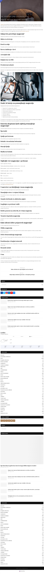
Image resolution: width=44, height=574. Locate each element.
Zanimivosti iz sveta (4, 413)
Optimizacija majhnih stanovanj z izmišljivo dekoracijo (19, 319)
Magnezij (2, 24)
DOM (2, 358)
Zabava (2, 411)
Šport (2, 394)
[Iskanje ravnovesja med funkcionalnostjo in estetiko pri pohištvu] (4, 308)
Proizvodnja (3, 391)
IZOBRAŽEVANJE (4, 369)
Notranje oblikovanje (4, 378)
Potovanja (2, 386)
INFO (2, 368)
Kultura (2, 371)
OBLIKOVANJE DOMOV (5, 383)
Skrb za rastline (3, 393)
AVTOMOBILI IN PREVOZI (5, 356)
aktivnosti (2, 355)
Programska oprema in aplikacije (6, 389)
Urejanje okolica (3, 406)
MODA (2, 374)
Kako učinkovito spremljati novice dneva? (22, 269)
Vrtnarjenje (3, 408)
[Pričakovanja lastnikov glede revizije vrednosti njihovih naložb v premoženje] (4, 328)
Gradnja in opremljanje (4, 364)
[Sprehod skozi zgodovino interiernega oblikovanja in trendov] (4, 302)
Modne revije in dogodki (5, 376)
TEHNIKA (2, 396)
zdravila (9, 213)
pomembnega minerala (9, 184)
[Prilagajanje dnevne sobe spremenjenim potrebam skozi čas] (4, 497)
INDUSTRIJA (3, 366)
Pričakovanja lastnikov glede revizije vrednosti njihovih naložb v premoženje (23, 326)
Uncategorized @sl (4, 403)
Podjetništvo (3, 384)
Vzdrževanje (3, 409)
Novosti (2, 381)
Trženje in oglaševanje (4, 399)
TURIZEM (2, 401)
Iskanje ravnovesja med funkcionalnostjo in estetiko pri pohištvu (21, 306)
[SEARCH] (42, 285)
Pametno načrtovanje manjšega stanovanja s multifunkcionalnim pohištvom (23, 313)
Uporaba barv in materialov (5, 404)
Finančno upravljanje (4, 361)
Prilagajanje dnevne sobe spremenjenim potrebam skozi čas (20, 495)
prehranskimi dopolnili (25, 31)
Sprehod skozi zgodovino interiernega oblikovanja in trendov (20, 300)
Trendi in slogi (3, 398)
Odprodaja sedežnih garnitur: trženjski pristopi (22, 274)
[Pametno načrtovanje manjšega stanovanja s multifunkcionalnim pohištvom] (4, 315)
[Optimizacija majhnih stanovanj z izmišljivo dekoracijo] (4, 321)
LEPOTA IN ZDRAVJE (4, 18)
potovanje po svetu (4, 388)
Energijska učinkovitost (5, 360)
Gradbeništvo (3, 363)
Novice (2, 379)
